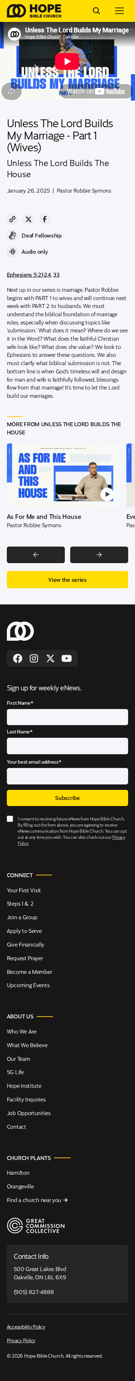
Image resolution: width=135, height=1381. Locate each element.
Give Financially (25, 944)
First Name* (20, 702)
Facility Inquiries (26, 1099)
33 (56, 274)
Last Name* (20, 731)
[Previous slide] (36, 555)
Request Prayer (25, 958)
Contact (16, 1126)
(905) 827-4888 (34, 1291)
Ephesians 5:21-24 (29, 274)
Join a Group (22, 917)
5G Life (15, 1072)
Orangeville (20, 1186)
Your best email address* (34, 761)
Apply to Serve (24, 930)
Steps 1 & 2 (20, 903)
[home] (34, 11)
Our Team (18, 1058)
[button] (119, 10)
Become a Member (29, 971)
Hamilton (18, 1172)
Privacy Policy (21, 1340)
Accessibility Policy (26, 1326)
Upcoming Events (28, 985)
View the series (67, 579)
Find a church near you (34, 1199)
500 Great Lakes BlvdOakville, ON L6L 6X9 (40, 1273)
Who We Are (21, 1031)
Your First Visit (24, 890)
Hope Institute (24, 1085)
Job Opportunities (29, 1113)
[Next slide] (99, 555)
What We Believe (27, 1045)
